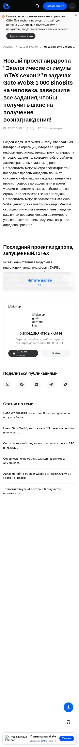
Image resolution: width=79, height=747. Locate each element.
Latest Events (28, 46)
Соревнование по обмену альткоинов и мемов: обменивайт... (34, 461)
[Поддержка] (68, 722)
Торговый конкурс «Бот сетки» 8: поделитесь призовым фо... (32, 491)
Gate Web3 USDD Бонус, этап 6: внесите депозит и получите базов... (36, 415)
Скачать (66, 738)
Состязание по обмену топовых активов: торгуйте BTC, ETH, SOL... (39, 445)
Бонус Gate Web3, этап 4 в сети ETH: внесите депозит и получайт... (38, 430)
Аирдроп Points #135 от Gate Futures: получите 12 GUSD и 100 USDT (37, 476)
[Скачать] (68, 707)
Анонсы (8, 46)
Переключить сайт (21, 36)
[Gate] (6, 6)
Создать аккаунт (55, 5)
